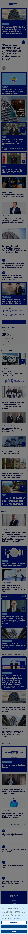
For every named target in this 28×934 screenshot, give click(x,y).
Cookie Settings (14, 922)
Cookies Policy (16, 918)
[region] (14, 919)
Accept (14, 931)
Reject (14, 926)
